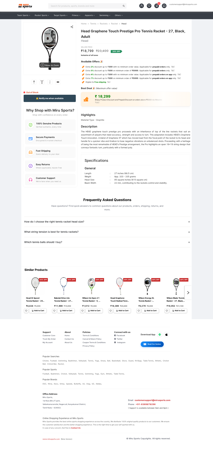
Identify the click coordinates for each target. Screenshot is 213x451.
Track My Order (49, 339)
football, (53, 361)
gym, (103, 374)
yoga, (97, 361)
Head (123, 23)
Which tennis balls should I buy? (43, 242)
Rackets (104, 23)
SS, (83, 384)
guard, (131, 361)
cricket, (46, 361)
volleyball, (83, 361)
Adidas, (99, 384)
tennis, (91, 361)
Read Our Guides (154, 344)
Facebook (120, 335)
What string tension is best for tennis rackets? (51, 231)
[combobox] (85, 5)
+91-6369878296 (146, 404)
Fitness (75, 15)
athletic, (158, 361)
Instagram (120, 342)
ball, (109, 361)
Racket (114, 23)
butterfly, (77, 384)
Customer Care (49, 335)
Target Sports (60, 15)
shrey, (62, 384)
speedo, (69, 384)
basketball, (116, 361)
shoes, (103, 361)
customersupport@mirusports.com (183, 4)
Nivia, (50, 384)
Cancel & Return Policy (92, 339)
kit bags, (138, 361)
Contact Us (69, 339)
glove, (124, 361)
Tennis (93, 23)
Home (84, 23)
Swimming (104, 15)
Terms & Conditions (91, 335)
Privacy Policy (88, 346)
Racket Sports (41, 15)
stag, (88, 384)
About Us (68, 342)
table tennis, (148, 361)
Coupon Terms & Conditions (94, 342)
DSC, (45, 384)
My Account (47, 342)
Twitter (119, 339)
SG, (93, 384)
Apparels (89, 15)
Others (118, 15)
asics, (56, 384)
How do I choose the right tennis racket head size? (54, 221)
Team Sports (22, 15)
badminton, (72, 361)
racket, (61, 364)
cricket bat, (52, 364)
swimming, (62, 361)
